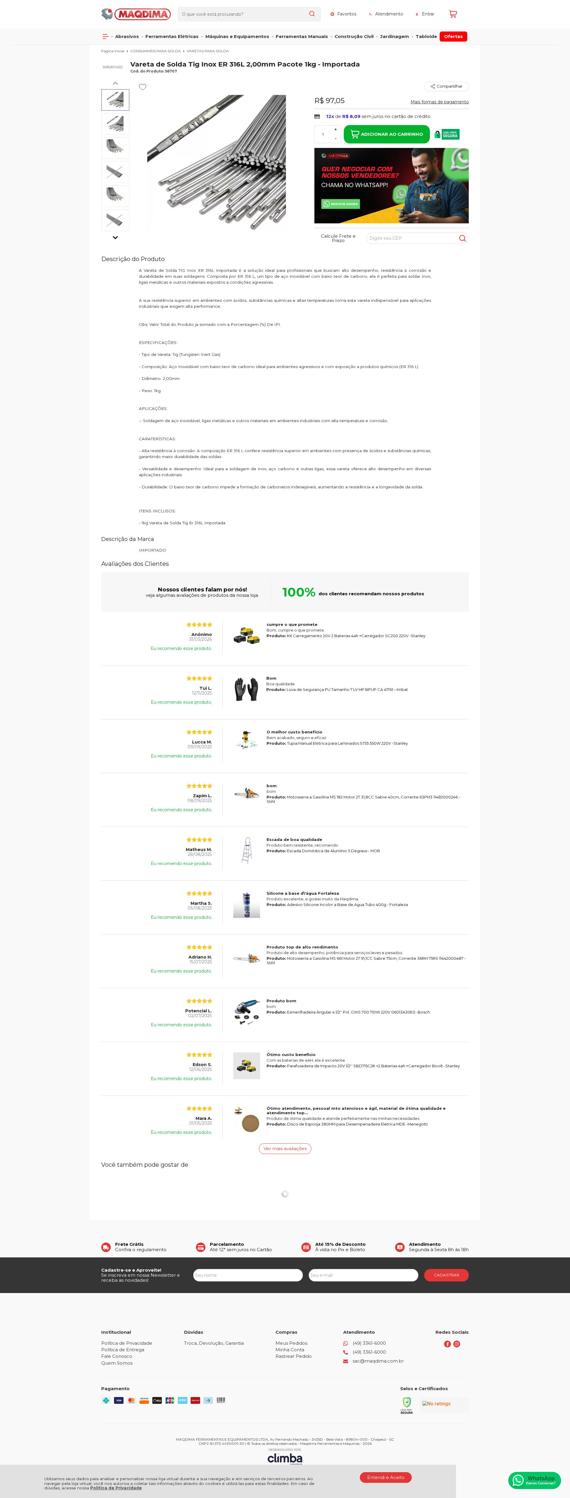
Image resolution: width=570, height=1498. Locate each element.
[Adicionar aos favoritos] (142, 87)
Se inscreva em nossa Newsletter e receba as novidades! (140, 1277)
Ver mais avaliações (285, 1148)
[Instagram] (456, 1346)
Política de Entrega (122, 1349)
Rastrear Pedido (294, 1356)
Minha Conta (290, 1349)
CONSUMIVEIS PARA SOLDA (156, 51)
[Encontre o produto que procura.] (312, 14)
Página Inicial (113, 51)
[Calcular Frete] (462, 238)
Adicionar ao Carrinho (392, 134)
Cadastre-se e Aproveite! (131, 1270)
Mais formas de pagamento (440, 102)
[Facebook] (447, 1346)
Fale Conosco (116, 1356)
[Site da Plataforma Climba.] (285, 1456)
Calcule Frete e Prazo (338, 238)
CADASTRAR (446, 1275)
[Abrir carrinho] (457, 14)
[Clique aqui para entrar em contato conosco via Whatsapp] (534, 1480)
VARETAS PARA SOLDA (208, 51)
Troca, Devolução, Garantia (214, 1343)
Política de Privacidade (116, 1488)
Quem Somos (116, 1363)
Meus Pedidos (291, 1343)
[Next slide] (115, 236)
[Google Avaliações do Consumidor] (444, 1405)
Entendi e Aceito (386, 1477)
